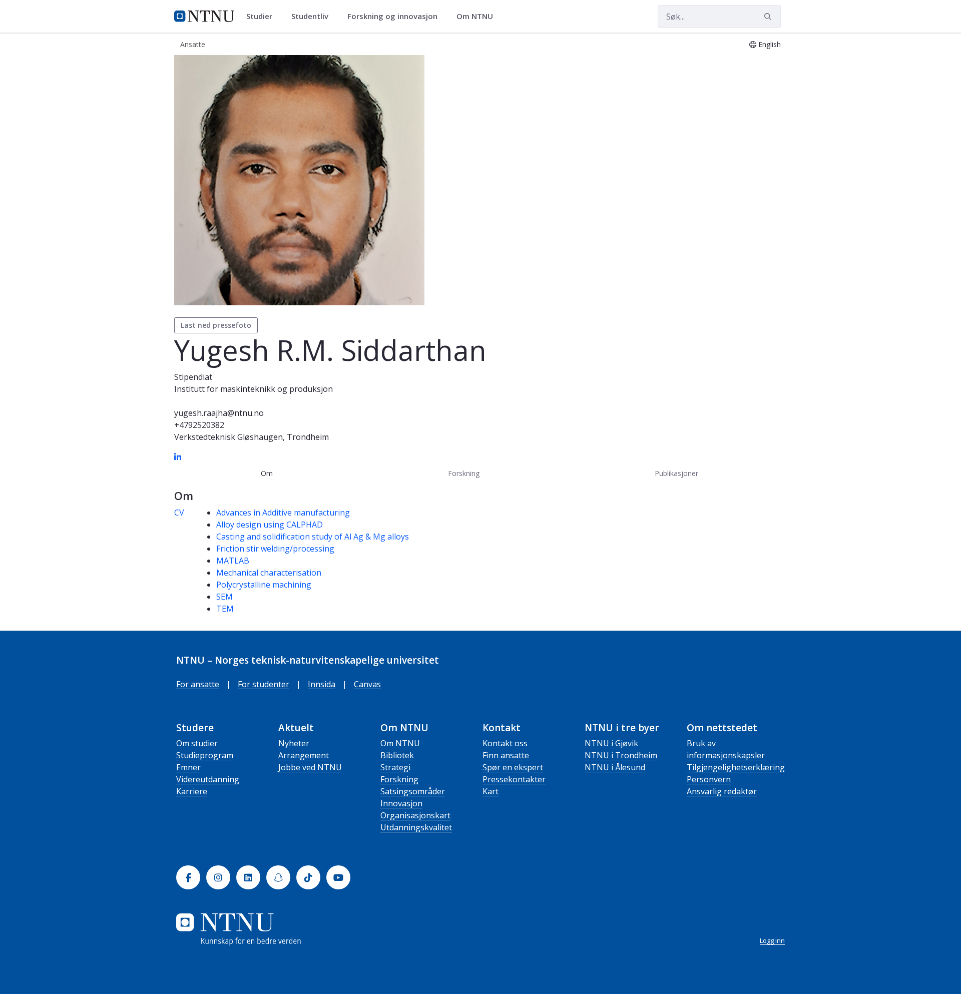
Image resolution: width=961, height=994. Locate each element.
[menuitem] (262, 17)
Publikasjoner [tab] (676, 473)
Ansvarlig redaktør (722, 791)
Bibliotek (397, 755)
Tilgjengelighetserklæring (736, 767)
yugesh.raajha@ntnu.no (219, 412)
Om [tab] (267, 473)
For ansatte (197, 684)
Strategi (395, 767)
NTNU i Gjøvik (611, 743)
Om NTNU (400, 743)
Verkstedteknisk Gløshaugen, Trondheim (251, 436)
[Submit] (769, 17)
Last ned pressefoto (216, 325)
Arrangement (303, 755)
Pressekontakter (514, 779)
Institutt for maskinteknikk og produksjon (253, 388)
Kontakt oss (505, 743)
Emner (188, 767)
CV (179, 512)
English (769, 44)
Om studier (197, 743)
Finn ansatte (506, 755)
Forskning (399, 779)
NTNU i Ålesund (615, 767)
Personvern (709, 779)
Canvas (367, 684)
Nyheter (293, 743)
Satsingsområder (412, 791)
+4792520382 (199, 424)
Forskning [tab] (463, 473)
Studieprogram (204, 755)
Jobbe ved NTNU (310, 767)
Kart (491, 791)
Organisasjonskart (415, 815)
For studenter (263, 684)
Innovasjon (401, 803)
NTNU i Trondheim (621, 755)
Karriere (191, 791)
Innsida (321, 684)
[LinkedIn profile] (177, 456)
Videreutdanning (207, 779)
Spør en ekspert (513, 767)
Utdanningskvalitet (416, 827)
